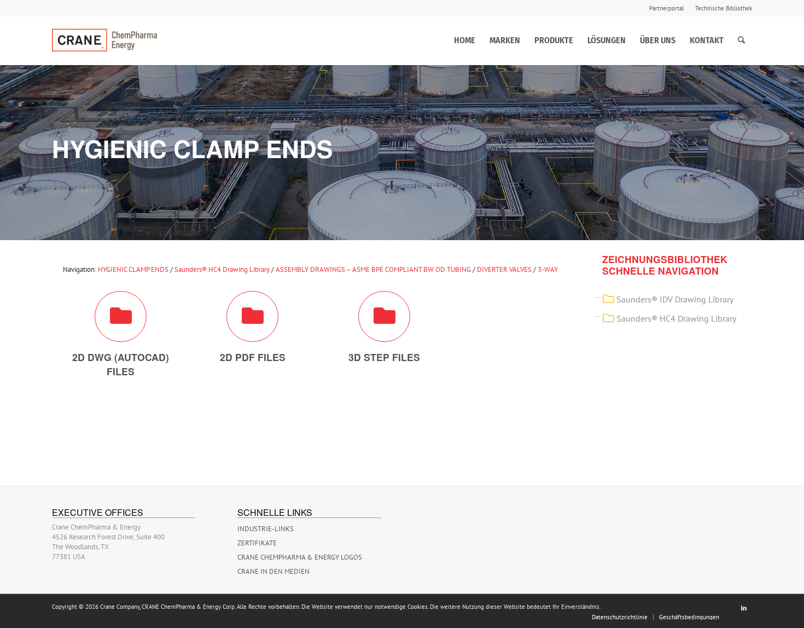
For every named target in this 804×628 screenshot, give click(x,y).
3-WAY (548, 269)
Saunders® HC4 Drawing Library (222, 269)
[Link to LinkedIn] (744, 608)
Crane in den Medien (273, 571)
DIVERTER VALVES (504, 269)
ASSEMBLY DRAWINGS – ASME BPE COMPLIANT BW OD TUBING (373, 269)
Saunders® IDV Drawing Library (674, 299)
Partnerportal (666, 8)
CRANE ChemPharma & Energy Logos (299, 557)
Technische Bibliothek (723, 8)
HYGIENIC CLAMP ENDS (133, 269)
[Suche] (741, 40)
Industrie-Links (265, 528)
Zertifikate (257, 543)
